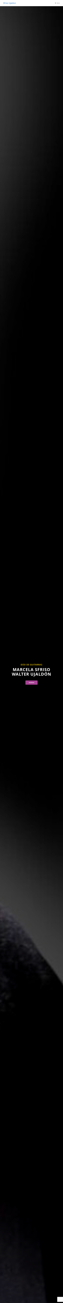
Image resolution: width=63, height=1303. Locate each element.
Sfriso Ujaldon (9, 3)
